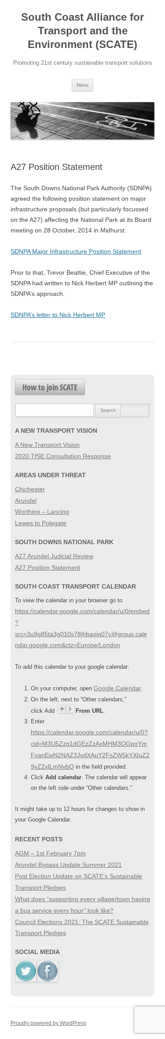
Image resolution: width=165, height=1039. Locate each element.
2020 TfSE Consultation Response (63, 456)
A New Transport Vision (47, 444)
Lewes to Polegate (40, 523)
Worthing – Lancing (42, 511)
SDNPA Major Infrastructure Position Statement (76, 251)
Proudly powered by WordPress (48, 1023)
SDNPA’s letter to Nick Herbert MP (58, 314)
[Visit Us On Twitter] (26, 979)
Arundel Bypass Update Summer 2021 (68, 864)
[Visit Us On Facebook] (47, 979)
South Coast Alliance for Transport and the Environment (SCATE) (82, 30)
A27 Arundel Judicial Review (54, 556)
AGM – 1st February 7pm (50, 853)
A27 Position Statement (47, 567)
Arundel (26, 500)
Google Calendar (117, 688)
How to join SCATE (49, 387)
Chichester (30, 489)
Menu (82, 85)
